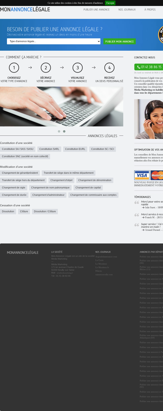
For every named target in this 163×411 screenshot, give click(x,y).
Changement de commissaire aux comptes (93, 195)
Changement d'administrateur (48, 195)
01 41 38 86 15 (151, 67)
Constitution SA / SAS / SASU (17, 149)
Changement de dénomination (94, 180)
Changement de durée (14, 195)
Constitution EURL (75, 149)
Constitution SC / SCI (102, 149)
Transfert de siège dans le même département (68, 173)
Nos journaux (127, 9)
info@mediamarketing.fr (65, 273)
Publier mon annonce (119, 41)
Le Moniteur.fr (102, 267)
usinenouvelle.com (104, 274)
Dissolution (8, 211)
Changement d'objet (61, 180)
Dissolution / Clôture (45, 211)
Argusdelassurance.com (106, 256)
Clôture (24, 211)
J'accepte (110, 3)
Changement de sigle (13, 187)
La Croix (99, 260)
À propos (150, 9)
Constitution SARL (49, 149)
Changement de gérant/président (20, 173)
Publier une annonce (96, 9)
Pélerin (98, 271)
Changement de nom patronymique (50, 187)
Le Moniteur (101, 264)
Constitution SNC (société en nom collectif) (25, 156)
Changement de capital (88, 187)
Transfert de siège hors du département (23, 180)
